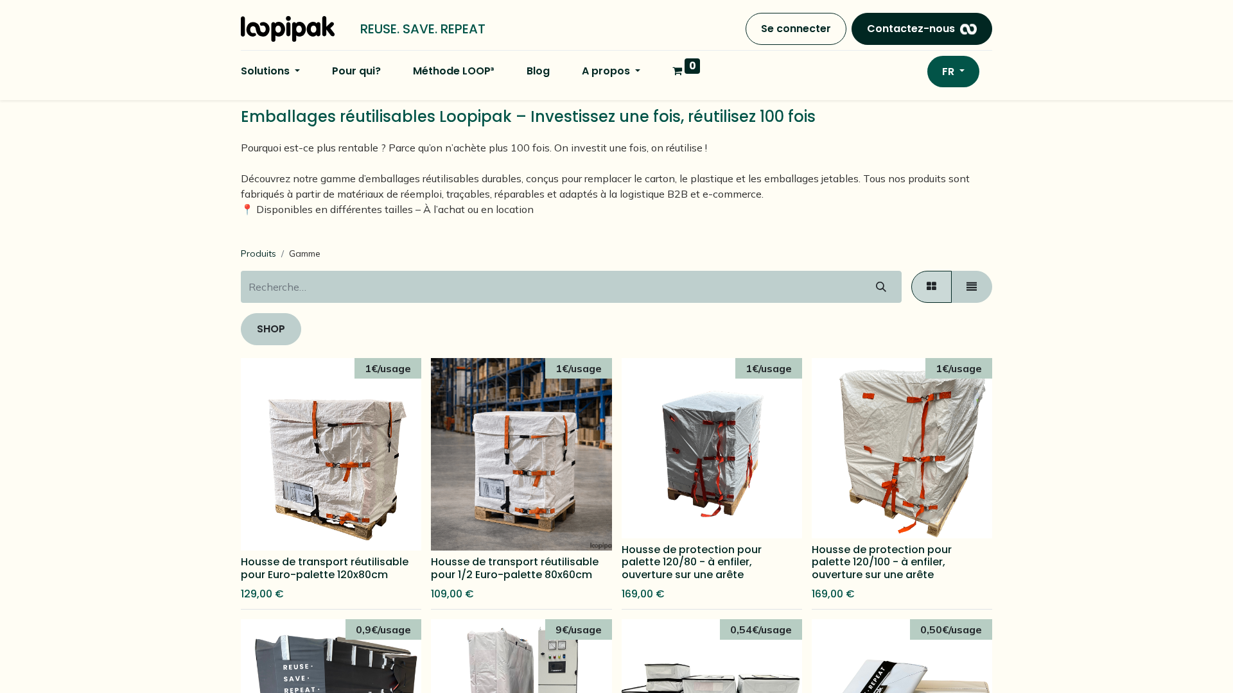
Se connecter (796, 28)
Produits (258, 253)
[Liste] (971, 287)
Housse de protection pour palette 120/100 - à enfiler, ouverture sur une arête (882, 561)
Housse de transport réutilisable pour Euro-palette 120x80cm (324, 567)
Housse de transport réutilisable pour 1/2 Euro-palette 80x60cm (515, 567)
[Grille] (931, 287)
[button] (266, 529)
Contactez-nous (911, 28)
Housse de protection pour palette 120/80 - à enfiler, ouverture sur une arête (692, 561)
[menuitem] (356, 71)
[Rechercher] (881, 287)
